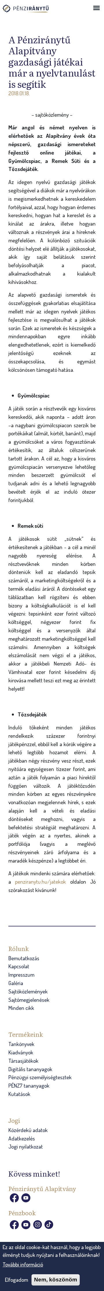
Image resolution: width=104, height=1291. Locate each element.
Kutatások (19, 1093)
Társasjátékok (23, 1060)
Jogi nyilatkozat (25, 1146)
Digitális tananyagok (30, 1069)
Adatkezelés (21, 1138)
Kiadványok (20, 1052)
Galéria (15, 983)
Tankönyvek (21, 1043)
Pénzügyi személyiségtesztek (40, 1077)
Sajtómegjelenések (28, 999)
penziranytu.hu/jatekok (40, 881)
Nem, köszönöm (55, 1280)
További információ (23, 1264)
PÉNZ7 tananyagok (28, 1085)
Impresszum (21, 974)
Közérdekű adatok (28, 1130)
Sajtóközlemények (28, 991)
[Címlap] (31, 11)
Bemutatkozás (23, 958)
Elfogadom (16, 1279)
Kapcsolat (18, 966)
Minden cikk (21, 1007)
